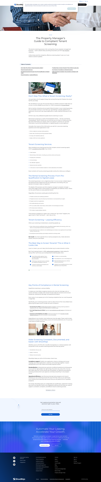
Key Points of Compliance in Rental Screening (62, 69)
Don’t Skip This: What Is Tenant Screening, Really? (32, 67)
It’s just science (65, 105)
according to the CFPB (38, 149)
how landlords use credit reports (57, 310)
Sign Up (56, 445)
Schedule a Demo (81, 4)
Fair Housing (65, 50)
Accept (71, 8)
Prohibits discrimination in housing (48, 306)
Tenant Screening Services (27, 69)
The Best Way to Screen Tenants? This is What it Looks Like (65, 67)
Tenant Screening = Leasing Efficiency (29, 74)
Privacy (37, 479)
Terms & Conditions (44, 479)
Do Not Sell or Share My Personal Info (57, 479)
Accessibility (68, 479)
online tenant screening (53, 251)
